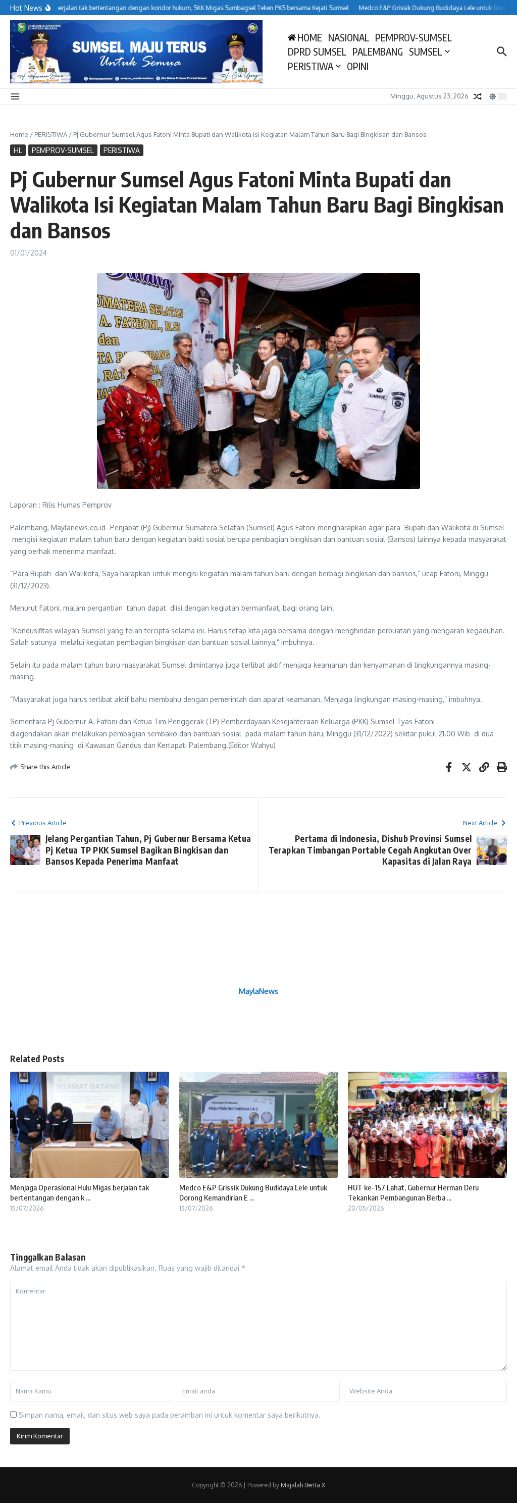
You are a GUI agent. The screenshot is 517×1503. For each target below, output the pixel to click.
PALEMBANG (377, 51)
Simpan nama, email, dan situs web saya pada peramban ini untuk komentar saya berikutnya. (170, 1415)
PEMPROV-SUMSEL (413, 37)
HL (18, 150)
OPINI (358, 66)
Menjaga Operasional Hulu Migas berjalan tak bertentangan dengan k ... (79, 1192)
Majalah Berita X (303, 1485)
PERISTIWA (310, 66)
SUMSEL (425, 51)
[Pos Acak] (478, 96)
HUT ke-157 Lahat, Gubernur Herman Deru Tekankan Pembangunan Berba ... (413, 1192)
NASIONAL (348, 37)
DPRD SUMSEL (317, 51)
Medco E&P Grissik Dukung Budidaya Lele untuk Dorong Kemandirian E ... (253, 1192)
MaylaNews (258, 991)
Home (19, 134)
